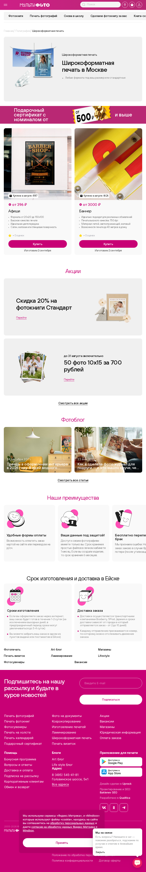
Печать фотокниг (17, 721)
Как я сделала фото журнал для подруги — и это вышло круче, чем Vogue (108, 466)
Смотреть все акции (73, 403)
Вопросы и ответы (18, 765)
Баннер (85, 211)
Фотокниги (15, 16)
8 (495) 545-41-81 (65, 775)
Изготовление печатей (69, 727)
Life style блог (62, 765)
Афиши (14, 211)
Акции (104, 716)
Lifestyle (104, 655)
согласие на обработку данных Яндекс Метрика (63, 826)
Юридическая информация (120, 732)
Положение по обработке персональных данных (83, 855)
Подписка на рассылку (21, 776)
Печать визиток (14, 655)
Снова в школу (74, 16)
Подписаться (111, 699)
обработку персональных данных (72, 823)
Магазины (104, 649)
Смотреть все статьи (73, 480)
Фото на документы (67, 716)
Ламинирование (61, 655)
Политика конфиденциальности (72, 860)
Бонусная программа (20, 759)
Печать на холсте (17, 732)
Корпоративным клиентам (24, 781)
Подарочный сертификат (23, 743)
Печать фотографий (43, 16)
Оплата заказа (110, 738)
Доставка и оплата (18, 770)
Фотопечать (12, 649)
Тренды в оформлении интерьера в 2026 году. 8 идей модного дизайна (37, 466)
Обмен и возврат (17, 787)
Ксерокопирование (66, 721)
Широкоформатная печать (72, 738)
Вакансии (81, 662)
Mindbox (28, 830)
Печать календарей (18, 738)
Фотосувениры (14, 662)
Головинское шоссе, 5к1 (70, 779)
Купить (37, 244)
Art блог (56, 649)
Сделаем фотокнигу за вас (108, 16)
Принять (62, 843)
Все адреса (60, 784)
